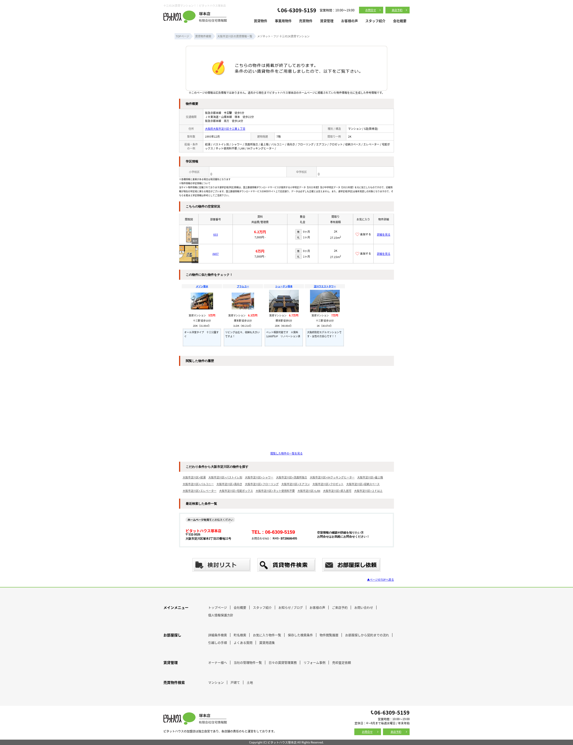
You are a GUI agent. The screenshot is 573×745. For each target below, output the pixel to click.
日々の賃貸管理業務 (283, 662)
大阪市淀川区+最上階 (370, 477)
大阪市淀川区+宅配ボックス (236, 491)
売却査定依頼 (341, 662)
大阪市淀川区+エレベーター (199, 491)
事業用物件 (283, 20)
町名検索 (240, 635)
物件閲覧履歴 (329, 635)
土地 (250, 682)
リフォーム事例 (314, 662)
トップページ (217, 607)
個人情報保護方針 (220, 615)
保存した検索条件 (300, 635)
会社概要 (399, 20)
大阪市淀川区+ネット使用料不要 (275, 491)
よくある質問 (243, 642)
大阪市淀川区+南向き (229, 484)
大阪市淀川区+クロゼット (328, 484)
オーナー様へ (217, 662)
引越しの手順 (217, 642)
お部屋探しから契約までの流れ (367, 635)
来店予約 (397, 10)
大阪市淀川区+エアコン (295, 484)
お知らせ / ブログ (290, 607)
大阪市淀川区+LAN (308, 491)
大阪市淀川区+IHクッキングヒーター (332, 477)
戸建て (235, 682)
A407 (215, 254)
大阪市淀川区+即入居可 (337, 491)
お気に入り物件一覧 (267, 635)
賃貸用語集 (267, 642)
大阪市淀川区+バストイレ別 (225, 477)
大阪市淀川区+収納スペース (363, 484)
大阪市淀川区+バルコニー (198, 484)
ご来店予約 (340, 607)
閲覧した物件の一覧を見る (286, 453)
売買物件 (305, 20)
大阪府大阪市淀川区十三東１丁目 (225, 128)
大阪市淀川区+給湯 (194, 477)
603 (215, 234)
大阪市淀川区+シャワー (259, 477)
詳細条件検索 (217, 635)
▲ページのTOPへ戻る (380, 579)
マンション (216, 682)
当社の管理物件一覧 (248, 662)
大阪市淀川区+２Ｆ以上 (368, 491)
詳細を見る (383, 234)
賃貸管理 (327, 20)
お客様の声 (349, 20)
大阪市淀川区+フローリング (262, 484)
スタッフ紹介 (375, 20)
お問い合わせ (363, 607)
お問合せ (370, 10)
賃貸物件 (260, 20)
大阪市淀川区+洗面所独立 (291, 477)
